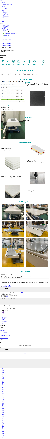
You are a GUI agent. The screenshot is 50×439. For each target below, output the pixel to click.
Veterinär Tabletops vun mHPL (6, 285)
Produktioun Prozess (5, 14)
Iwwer (2, 323)
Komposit (4, 15)
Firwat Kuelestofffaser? (3, 332)
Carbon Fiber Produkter (6, 16)
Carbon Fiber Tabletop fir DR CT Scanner (8, 39)
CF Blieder (4, 30)
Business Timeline (5, 9)
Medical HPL (3, 2)
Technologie (3, 11)
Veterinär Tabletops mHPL (6, 27)
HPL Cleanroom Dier (5, 5)
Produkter (3, 21)
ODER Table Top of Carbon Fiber (7, 286)
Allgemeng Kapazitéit (4, 321)
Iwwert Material (5, 13)
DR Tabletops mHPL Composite (7, 25)
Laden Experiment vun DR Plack (5, 335)
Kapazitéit (3, 10)
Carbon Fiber (3, 6)
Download (3, 322)
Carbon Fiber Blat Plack (6, 8)
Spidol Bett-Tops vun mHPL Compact (7, 4)
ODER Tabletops (4, 318)
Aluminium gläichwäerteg (4, 338)
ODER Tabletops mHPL (6, 26)
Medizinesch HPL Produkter (5, 316)
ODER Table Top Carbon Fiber (7, 7)
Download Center (5, 12)
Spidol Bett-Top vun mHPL (5, 319)
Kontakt (3, 17)
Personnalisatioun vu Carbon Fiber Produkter (7, 320)
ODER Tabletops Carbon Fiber (6, 29)
